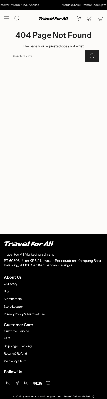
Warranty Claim (15, 361)
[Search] (92, 56)
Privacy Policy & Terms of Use (24, 314)
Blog (7, 291)
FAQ (7, 338)
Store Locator (13, 306)
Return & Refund (15, 353)
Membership (13, 299)
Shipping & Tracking (18, 346)
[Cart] (100, 18)
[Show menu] (6, 18)
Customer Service (16, 331)
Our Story (10, 284)
